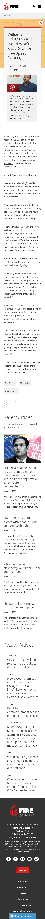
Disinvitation (25, 383)
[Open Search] (34, 6)
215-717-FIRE (29, 837)
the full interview (21, 362)
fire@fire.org (15, 837)
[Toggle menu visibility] (39, 6)
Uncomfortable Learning (15, 149)
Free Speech (10, 383)
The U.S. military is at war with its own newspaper (20, 605)
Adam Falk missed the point (25, 175)
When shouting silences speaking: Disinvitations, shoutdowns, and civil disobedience (23, 762)
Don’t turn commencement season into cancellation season (23, 711)
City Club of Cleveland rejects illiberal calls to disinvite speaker (21, 663)
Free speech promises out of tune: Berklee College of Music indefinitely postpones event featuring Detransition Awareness (22, 687)
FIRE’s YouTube (22, 365)
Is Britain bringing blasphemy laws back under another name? (22, 567)
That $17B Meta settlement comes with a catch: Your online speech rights (21, 521)
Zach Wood (29, 186)
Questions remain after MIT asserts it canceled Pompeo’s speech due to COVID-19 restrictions (23, 784)
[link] (12, 6)
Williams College (11, 391)
